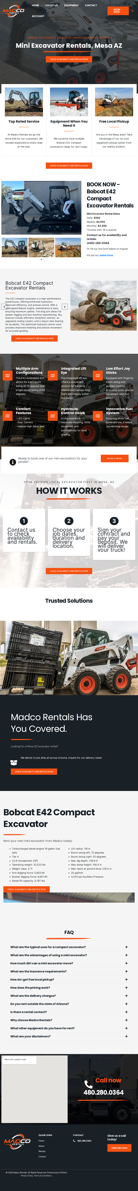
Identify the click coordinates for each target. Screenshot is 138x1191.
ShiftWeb (63, 1172)
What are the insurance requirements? (38, 971)
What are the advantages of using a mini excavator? (48, 955)
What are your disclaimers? (30, 1036)
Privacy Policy (27, 1175)
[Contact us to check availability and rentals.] (24, 530)
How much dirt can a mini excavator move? (41, 963)
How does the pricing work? (30, 988)
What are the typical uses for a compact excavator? (48, 947)
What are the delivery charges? (33, 996)
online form (106, 255)
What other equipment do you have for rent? (42, 1028)
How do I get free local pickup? (32, 980)
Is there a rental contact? (28, 1012)
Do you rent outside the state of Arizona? (39, 1004)
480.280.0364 (103, 1092)
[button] (118, 10)
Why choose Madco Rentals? (31, 1020)
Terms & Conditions (43, 1175)
